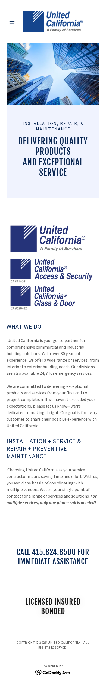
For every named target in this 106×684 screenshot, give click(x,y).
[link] (53, 22)
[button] (13, 21)
